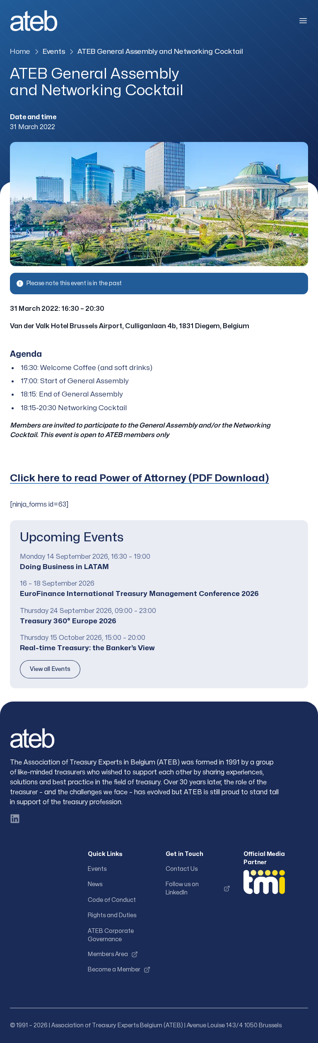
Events (54, 51)
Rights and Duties (112, 915)
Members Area (108, 954)
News (95, 884)
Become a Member (114, 969)
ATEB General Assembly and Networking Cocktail (160, 51)
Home (20, 51)
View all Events (50, 669)
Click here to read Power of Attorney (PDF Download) (139, 478)
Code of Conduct (112, 900)
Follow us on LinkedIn (182, 888)
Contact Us (182, 869)
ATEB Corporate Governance (111, 935)
